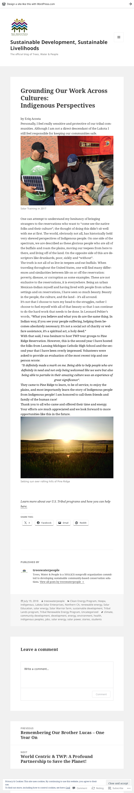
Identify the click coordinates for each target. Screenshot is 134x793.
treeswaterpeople (54, 601)
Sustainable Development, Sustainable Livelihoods (58, 45)
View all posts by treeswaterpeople (61, 581)
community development (35, 615)
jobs (47, 619)
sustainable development (87, 608)
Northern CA (72, 604)
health (97, 615)
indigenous (27, 604)
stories (86, 619)
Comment (101, 694)
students (96, 619)
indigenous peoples (32, 619)
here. (24, 506)
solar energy (41, 608)
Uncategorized (89, 612)
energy (72, 615)
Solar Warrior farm (60, 608)
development (58, 615)
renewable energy (91, 604)
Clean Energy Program (83, 601)
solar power (74, 619)
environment (84, 615)
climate (108, 612)
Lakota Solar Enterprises (49, 604)
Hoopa (101, 601)
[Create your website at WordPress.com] (67, 4)
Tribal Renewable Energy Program (60, 612)
